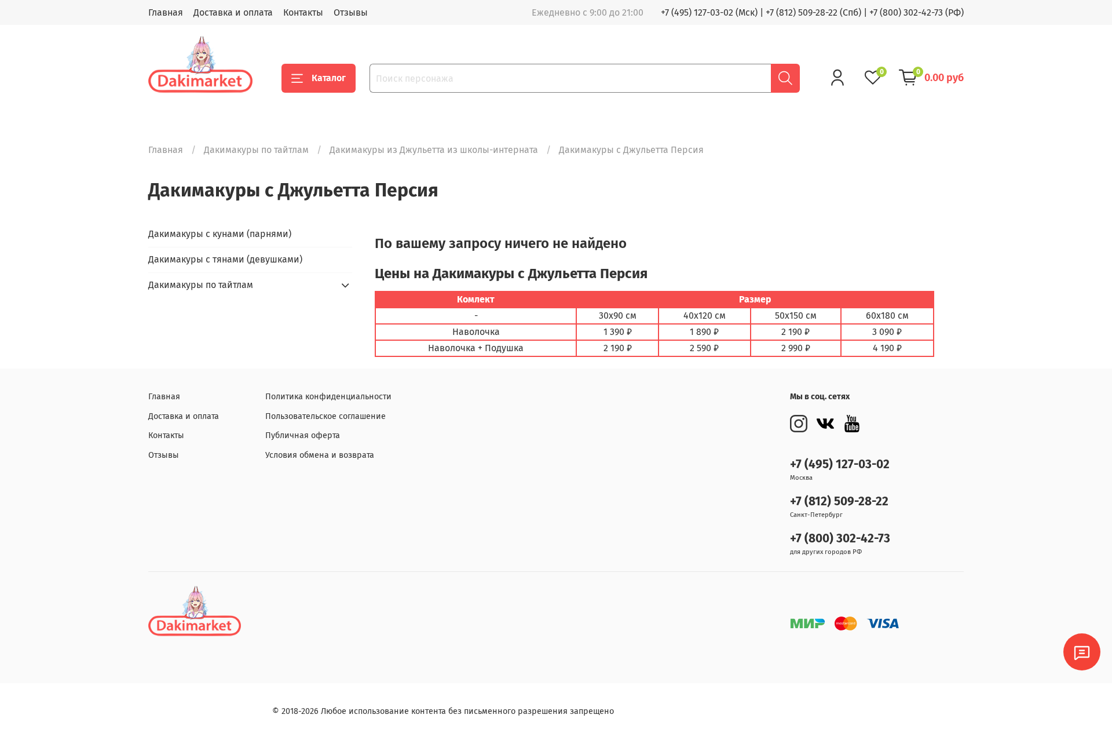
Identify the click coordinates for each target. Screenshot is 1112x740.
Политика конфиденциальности (328, 397)
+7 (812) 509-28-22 (839, 501)
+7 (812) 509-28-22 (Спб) (813, 12)
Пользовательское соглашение (325, 416)
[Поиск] (785, 78)
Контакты (303, 12)
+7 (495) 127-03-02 (840, 464)
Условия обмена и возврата (319, 455)
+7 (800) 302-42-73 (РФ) (916, 12)
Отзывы (351, 12)
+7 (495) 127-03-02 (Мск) (709, 12)
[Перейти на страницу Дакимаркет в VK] (825, 423)
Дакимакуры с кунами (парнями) (219, 233)
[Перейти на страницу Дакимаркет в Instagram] (798, 423)
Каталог (329, 77)
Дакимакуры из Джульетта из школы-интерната (434, 149)
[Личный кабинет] (837, 77)
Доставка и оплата (233, 12)
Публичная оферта (302, 435)
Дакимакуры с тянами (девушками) (225, 259)
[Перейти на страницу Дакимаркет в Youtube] (852, 423)
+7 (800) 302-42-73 (840, 538)
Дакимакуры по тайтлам (256, 149)
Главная (165, 12)
